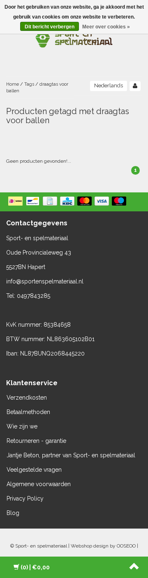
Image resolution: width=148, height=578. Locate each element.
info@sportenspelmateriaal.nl (44, 281)
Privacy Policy (25, 498)
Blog (13, 513)
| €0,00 (35, 567)
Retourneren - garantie (36, 441)
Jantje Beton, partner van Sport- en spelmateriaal (71, 455)
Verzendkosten (27, 397)
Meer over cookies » (106, 27)
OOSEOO (126, 546)
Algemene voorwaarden (39, 484)
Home (12, 84)
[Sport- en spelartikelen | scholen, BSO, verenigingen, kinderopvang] (74, 37)
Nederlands (108, 85)
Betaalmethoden (28, 412)
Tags (29, 84)
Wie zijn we (22, 426)
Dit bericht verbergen (49, 27)
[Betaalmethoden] (68, 202)
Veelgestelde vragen (34, 469)
